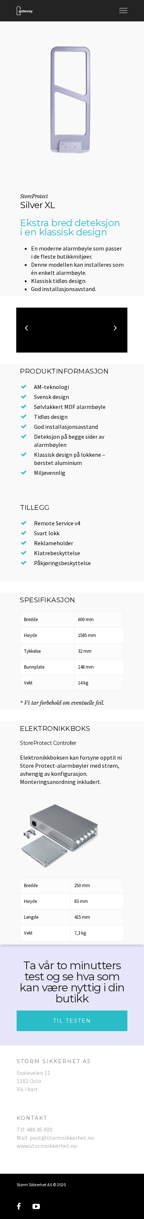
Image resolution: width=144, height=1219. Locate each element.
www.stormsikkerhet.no (47, 1145)
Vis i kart (27, 1089)
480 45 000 (39, 1129)
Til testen (72, 1020)
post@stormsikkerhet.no (62, 1137)
